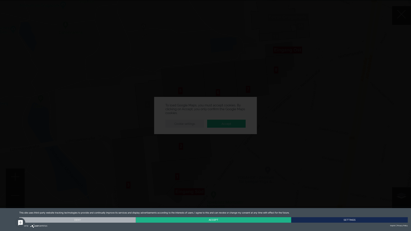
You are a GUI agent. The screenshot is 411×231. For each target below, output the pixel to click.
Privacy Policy (402, 226)
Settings (350, 219)
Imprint (393, 226)
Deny (77, 219)
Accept (213, 219)
